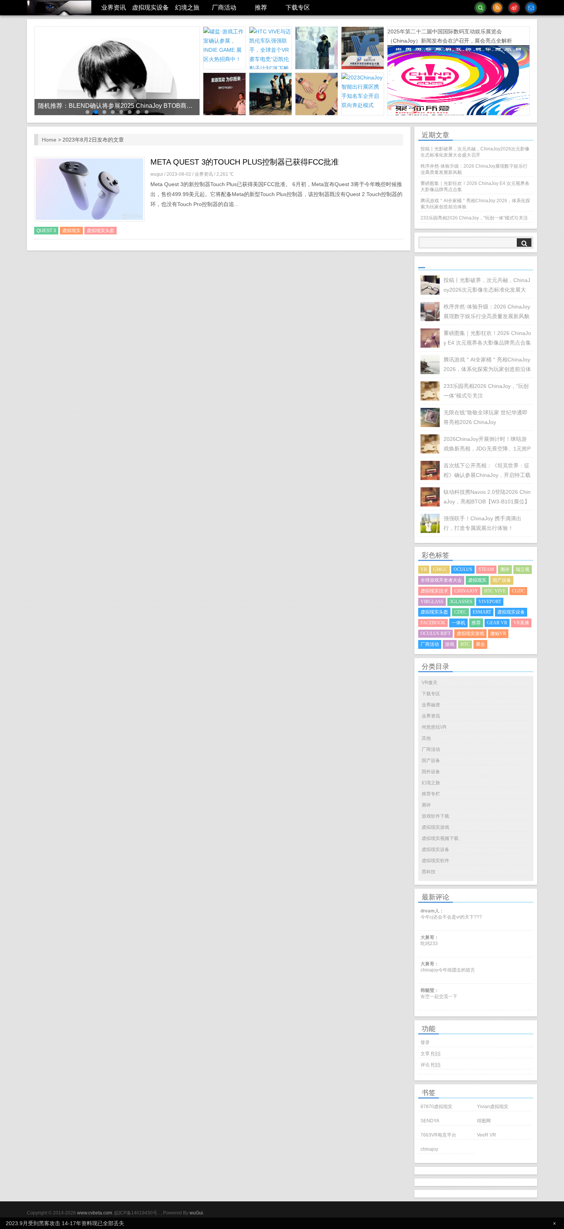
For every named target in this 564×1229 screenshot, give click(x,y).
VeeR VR (486, 1135)
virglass (432, 601)
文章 (430, 1053)
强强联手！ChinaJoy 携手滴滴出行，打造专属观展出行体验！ (482, 523)
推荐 (261, 7)
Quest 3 (46, 230)
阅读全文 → (384, 228)
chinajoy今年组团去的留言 (448, 970)
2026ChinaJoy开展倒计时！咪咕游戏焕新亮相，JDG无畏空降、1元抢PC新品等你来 (487, 445)
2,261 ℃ (225, 174)
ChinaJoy (466, 591)
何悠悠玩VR (434, 727)
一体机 (458, 622)
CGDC (518, 591)
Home (49, 140)
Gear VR (497, 622)
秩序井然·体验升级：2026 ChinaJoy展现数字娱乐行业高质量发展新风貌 (474, 169)
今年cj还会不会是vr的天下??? (451, 917)
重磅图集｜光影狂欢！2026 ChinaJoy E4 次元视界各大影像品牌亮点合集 (475, 186)
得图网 (484, 1120)
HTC (465, 644)
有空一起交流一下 (439, 996)
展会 (480, 644)
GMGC (440, 569)
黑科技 (428, 871)
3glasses (461, 601)
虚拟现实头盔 (100, 230)
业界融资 (431, 705)
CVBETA (59, 7)
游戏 (449, 644)
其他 (426, 738)
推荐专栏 (431, 794)
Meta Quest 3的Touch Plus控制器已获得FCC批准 (244, 162)
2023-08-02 (179, 174)
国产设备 (502, 580)
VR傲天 (429, 682)
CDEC (460, 612)
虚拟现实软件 (435, 860)
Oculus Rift (435, 633)
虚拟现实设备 (150, 7)
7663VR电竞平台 (438, 1135)
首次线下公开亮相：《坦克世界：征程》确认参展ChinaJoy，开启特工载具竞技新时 (487, 471)
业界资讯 (113, 7)
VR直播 (521, 622)
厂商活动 (224, 7)
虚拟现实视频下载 (440, 838)
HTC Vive (495, 591)
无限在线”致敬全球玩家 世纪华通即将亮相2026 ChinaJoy (486, 417)
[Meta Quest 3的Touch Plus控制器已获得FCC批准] (89, 189)
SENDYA (430, 1120)
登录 (425, 1042)
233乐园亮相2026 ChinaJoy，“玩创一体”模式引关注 (474, 218)
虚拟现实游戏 (470, 633)
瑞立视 (522, 569)
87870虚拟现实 (436, 1106)
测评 (505, 569)
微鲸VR (498, 633)
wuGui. (197, 1213)
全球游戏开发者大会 (441, 580)
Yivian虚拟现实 (492, 1106)
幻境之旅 (187, 7)
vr (424, 569)
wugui (157, 174)
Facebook (433, 622)
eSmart (482, 612)
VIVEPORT (489, 601)
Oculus (463, 569)
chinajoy (429, 1149)
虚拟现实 (71, 230)
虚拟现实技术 (434, 591)
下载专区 (297, 7)
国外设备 (431, 771)
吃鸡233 (429, 943)
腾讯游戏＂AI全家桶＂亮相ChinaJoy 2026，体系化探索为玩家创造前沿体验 (475, 204)
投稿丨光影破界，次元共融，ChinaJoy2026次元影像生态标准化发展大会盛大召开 (475, 152)
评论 (430, 1064)
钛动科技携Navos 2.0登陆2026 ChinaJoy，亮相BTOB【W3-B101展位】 (487, 497)
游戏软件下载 (435, 816)
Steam (486, 569)
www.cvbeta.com (94, 1213)
